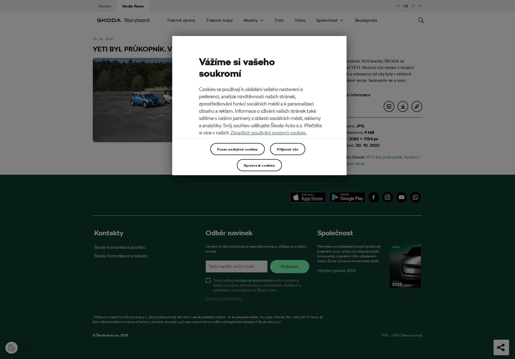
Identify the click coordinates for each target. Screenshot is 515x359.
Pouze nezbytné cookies (237, 149)
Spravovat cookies (259, 165)
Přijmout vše (287, 149)
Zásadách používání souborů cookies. (268, 132)
